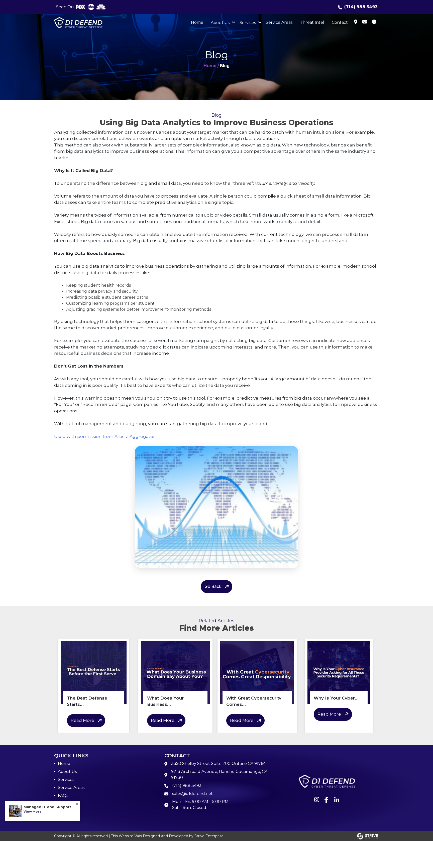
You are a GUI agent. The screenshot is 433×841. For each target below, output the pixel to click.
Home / (211, 65)
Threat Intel (312, 22)
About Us (220, 22)
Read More (82, 720)
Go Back (212, 586)
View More (33, 811)
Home (197, 22)
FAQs (63, 795)
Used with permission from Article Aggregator (104, 436)
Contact (340, 22)
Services (248, 22)
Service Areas (279, 22)
